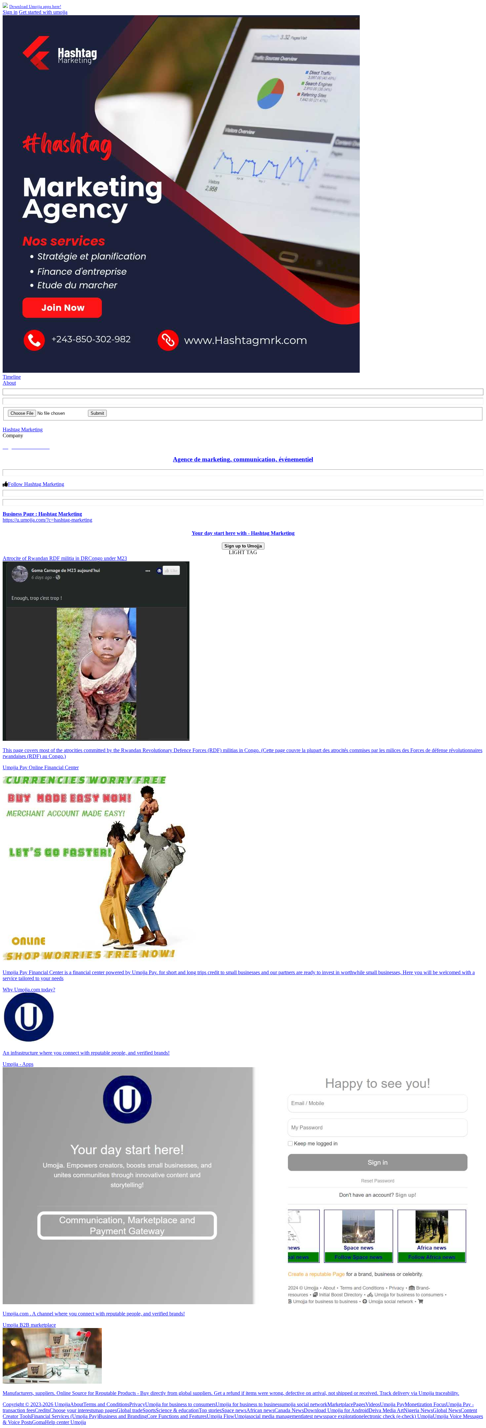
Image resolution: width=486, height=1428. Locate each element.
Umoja (241, 1416)
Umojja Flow (220, 1416)
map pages (106, 1410)
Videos (372, 1404)
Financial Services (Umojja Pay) (65, 1416)
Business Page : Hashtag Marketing (42, 514)
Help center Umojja (65, 1422)
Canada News (289, 1410)
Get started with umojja (43, 12)
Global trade (129, 1410)
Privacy (137, 1404)
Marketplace (340, 1404)
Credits (42, 1410)
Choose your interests (72, 1410)
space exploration (343, 1416)
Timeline (12, 377)
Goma (38, 1422)
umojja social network (304, 1404)
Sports (149, 1410)
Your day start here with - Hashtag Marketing (243, 533)
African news (260, 1410)
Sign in (10, 12)
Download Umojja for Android (336, 1410)
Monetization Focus (425, 1404)
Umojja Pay (392, 1404)
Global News (447, 1410)
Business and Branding (123, 1416)
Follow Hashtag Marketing (36, 484)
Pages (359, 1404)
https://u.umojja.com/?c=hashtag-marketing (47, 520)
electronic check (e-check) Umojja (397, 1416)
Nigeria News (418, 1410)
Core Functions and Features (177, 1416)
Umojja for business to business (248, 1404)
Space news (234, 1410)
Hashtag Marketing (23, 429)
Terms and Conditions (106, 1404)
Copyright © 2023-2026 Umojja (36, 1404)
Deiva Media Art (386, 1410)
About (9, 383)
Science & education (177, 1410)
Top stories (210, 1410)
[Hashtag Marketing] (181, 371)
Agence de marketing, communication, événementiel (243, 459)
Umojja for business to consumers (180, 1404)
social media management (275, 1416)
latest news (313, 1416)
